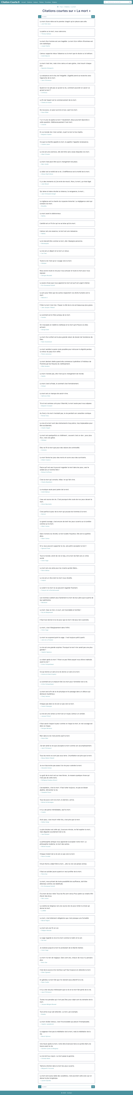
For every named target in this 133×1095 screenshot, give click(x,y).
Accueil (23, 2)
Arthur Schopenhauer (47, 664)
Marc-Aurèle (44, 164)
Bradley (43, 1014)
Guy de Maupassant (47, 612)
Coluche (43, 124)
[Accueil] (57, 6)
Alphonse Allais (45, 396)
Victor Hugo (44, 560)
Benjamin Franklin (46, 134)
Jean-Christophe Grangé (48, 194)
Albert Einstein (45, 154)
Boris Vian (44, 962)
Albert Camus (45, 526)
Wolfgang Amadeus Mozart (49, 780)
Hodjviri (43, 580)
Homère (43, 317)
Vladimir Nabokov (46, 652)
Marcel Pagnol (45, 920)
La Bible (43, 910)
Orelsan (43, 386)
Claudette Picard (46, 792)
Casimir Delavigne (46, 706)
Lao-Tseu (44, 253)
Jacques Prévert (46, 716)
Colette (43, 812)
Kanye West (44, 738)
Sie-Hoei (43, 940)
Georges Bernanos (46, 728)
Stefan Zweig (45, 822)
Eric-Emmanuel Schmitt (48, 285)
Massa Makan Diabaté (47, 758)
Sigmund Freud (45, 548)
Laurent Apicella (46, 1080)
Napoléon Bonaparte (47, 68)
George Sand (45, 329)
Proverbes (48, 2)
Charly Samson (45, 696)
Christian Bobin (45, 1058)
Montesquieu (45, 243)
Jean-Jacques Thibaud (48, 307)
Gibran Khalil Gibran (47, 174)
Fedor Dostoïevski (46, 342)
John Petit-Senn (46, 24)
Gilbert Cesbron (46, 460)
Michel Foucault (45, 846)
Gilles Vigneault (45, 972)
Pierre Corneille (45, 856)
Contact (69, 1093)
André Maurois (45, 56)
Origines (54, 2)
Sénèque (43, 263)
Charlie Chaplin (45, 428)
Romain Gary (45, 415)
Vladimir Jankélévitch (47, 1024)
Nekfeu (43, 216)
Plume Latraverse (46, 354)
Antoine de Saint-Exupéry (48, 674)
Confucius (44, 92)
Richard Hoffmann (46, 472)
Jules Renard (45, 184)
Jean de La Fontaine (47, 640)
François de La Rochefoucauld (50, 590)
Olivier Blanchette (46, 504)
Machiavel (44, 602)
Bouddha (43, 206)
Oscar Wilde (44, 112)
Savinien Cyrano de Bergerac (49, 1048)
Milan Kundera (45, 366)
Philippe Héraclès (46, 930)
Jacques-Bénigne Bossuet (48, 1004)
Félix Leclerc (45, 898)
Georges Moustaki (46, 275)
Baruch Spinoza (45, 1036)
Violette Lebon (45, 144)
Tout (61, 7)
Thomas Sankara (46, 34)
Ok (130, 2)
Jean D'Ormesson (46, 748)
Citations (29, 2)
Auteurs (35, 2)
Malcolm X (44, 297)
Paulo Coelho (45, 982)
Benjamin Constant (46, 406)
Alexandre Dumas (46, 768)
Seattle (43, 376)
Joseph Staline (45, 46)
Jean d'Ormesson (46, 80)
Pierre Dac (44, 874)
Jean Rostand (45, 834)
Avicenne (44, 450)
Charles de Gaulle (46, 102)
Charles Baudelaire (46, 482)
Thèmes (41, 2)
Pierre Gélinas (45, 570)
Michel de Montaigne (47, 802)
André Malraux (45, 492)
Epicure (43, 514)
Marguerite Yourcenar (47, 1068)
